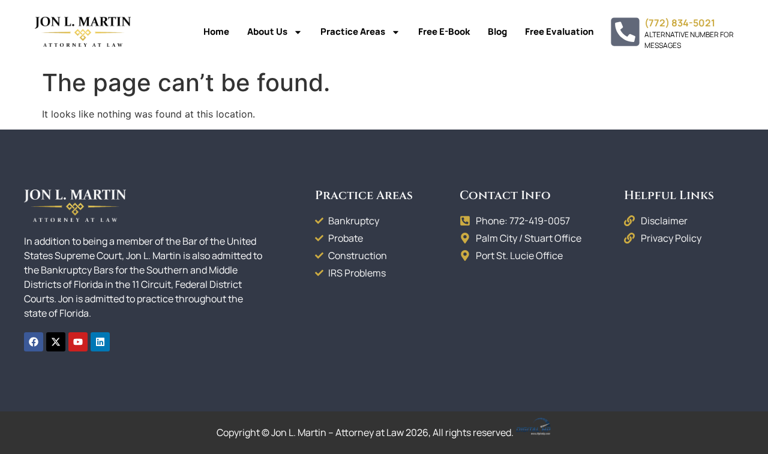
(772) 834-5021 (679, 22)
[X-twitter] (55, 341)
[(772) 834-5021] (625, 32)
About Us (267, 31)
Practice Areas (352, 31)
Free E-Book (444, 31)
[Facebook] (33, 341)
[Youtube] (78, 341)
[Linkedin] (100, 341)
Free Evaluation (559, 31)
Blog (497, 31)
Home (216, 31)
